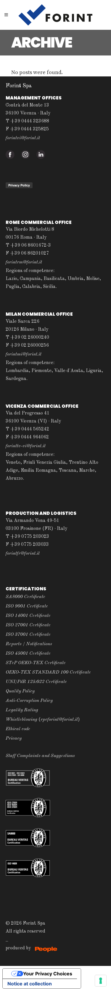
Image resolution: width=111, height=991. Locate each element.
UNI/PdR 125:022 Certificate (36, 681)
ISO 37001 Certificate (28, 634)
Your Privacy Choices (47, 974)
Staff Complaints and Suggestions (40, 756)
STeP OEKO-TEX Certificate (36, 663)
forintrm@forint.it (24, 262)
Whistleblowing (21, 719)
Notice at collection (29, 984)
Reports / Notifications (29, 644)
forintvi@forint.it (23, 138)
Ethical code (18, 729)
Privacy (14, 738)
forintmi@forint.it (23, 354)
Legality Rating (22, 710)
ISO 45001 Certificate (28, 653)
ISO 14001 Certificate (28, 615)
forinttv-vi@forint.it (26, 446)
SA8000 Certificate (25, 596)
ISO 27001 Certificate (28, 625)
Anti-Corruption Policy (29, 700)
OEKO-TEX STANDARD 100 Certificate (48, 672)
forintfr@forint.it (23, 553)
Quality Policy (20, 691)
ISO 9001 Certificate (27, 606)
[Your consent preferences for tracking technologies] (100, 980)
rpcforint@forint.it (59, 719)
